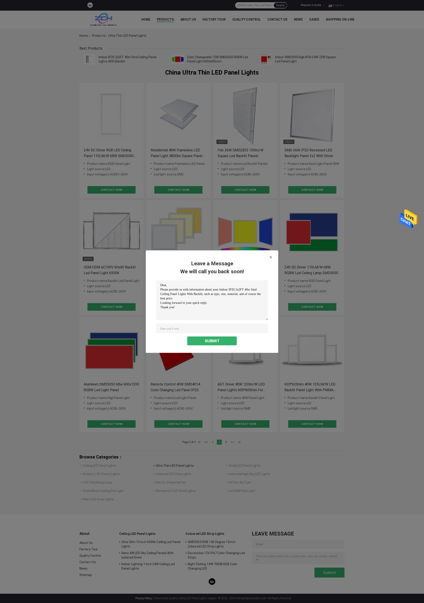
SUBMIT (212, 340)
